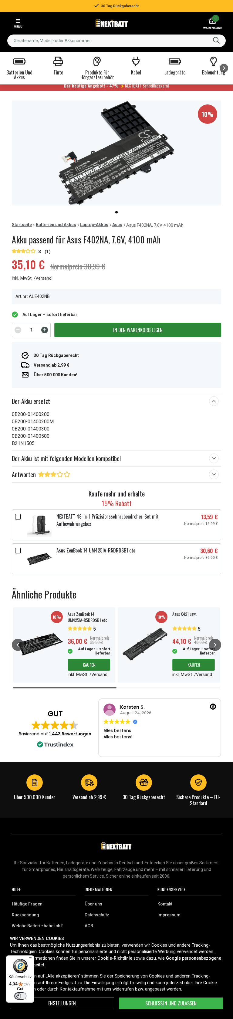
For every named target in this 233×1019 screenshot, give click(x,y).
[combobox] (116, 41)
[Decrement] (18, 330)
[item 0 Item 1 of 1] (116, 153)
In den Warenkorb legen (138, 330)
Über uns (93, 904)
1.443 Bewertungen (70, 734)
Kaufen (89, 664)
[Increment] (44, 330)
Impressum (169, 914)
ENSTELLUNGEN (62, 1003)
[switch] (20, 996)
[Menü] (30, 959)
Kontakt (164, 904)
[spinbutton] (31, 330)
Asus (117, 224)
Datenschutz (97, 914)
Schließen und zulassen (171, 1003)
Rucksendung (25, 914)
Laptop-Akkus (94, 224)
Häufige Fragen (27, 904)
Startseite (22, 224)
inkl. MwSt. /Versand (32, 278)
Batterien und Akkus (56, 224)
